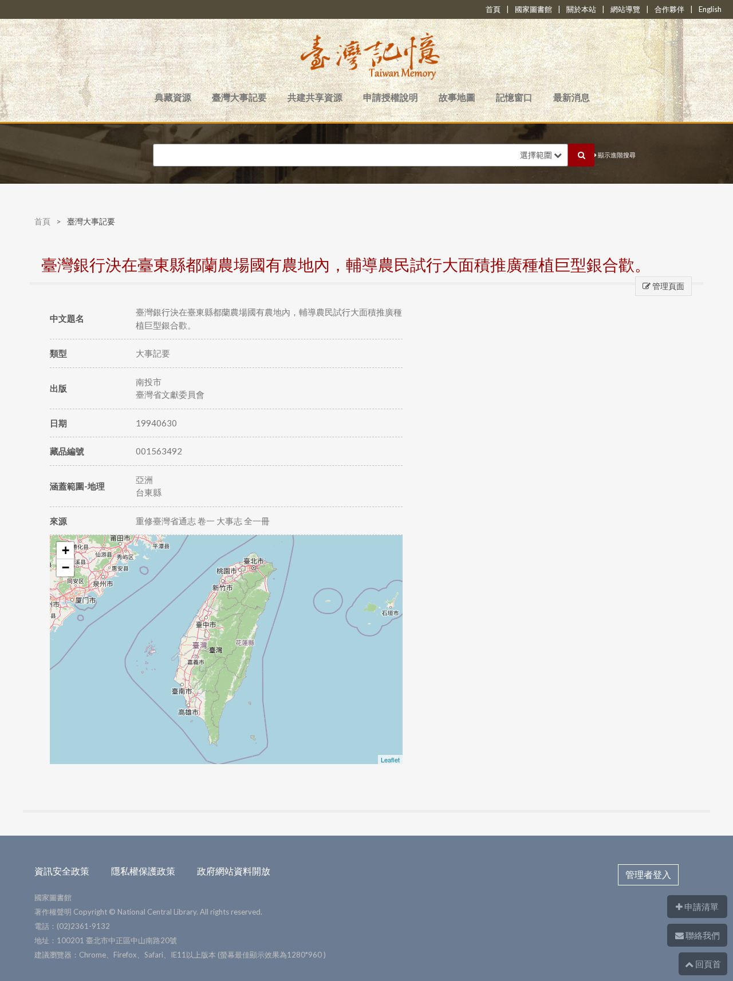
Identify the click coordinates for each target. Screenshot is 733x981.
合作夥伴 (669, 9)
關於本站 (581, 9)
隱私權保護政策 (143, 870)
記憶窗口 (514, 97)
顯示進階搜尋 (616, 155)
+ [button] (65, 550)
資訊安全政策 (61, 870)
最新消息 (571, 97)
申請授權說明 (390, 97)
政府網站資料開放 (233, 870)
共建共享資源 (314, 97)
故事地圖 (457, 97)
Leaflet (390, 759)
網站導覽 (625, 9)
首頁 (493, 9)
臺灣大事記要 (239, 97)
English (710, 9)
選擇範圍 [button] (537, 155)
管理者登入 (648, 874)
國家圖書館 (533, 9)
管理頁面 (667, 286)
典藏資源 (173, 97)
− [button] (65, 567)
